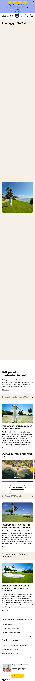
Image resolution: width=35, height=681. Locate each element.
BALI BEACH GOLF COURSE (13, 555)
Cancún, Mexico (7, 624)
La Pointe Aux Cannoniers (18, 645)
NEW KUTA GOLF (12, 496)
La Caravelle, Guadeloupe (10, 628)
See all (31, 636)
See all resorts (17, 487)
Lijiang (4, 645)
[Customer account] (22, 16)
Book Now (17, 676)
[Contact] (27, 16)
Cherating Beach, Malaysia (11, 632)
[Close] (31, 665)
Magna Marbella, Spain (10, 649)
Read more (5, 389)
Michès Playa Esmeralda (10, 653)
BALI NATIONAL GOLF (15, 397)
